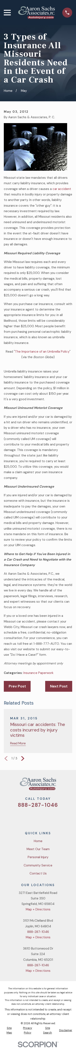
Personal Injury (38, 857)
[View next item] (22, 758)
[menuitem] (9, 1030)
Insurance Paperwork (38, 673)
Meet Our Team (38, 849)
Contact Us (38, 873)
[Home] (36, 12)
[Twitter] (23, 817)
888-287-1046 (38, 805)
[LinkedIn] (53, 817)
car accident (62, 189)
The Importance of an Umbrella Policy (42, 351)
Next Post (59, 686)
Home (38, 841)
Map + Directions (38, 909)
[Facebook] (33, 817)
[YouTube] (43, 817)
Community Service (38, 865)
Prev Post (17, 686)
